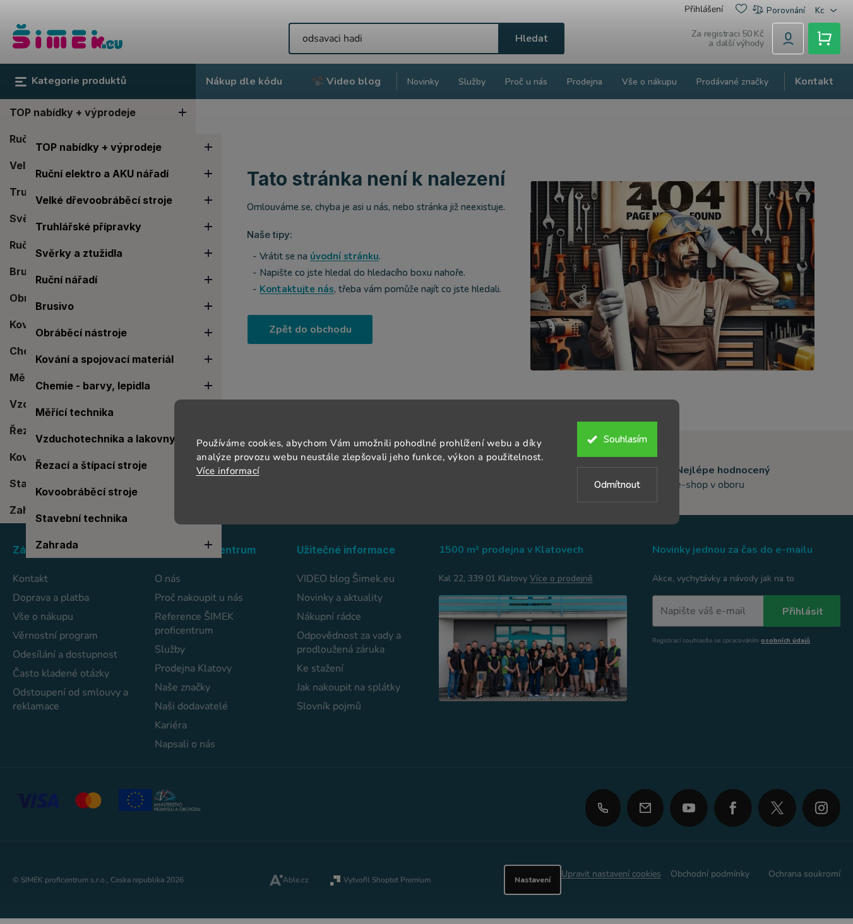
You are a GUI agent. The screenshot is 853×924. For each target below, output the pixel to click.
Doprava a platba (51, 598)
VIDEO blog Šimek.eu (346, 579)
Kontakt (30, 579)
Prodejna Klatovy (193, 668)
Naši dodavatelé (191, 706)
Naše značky (182, 687)
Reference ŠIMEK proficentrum (194, 623)
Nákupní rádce (329, 617)
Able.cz (296, 880)
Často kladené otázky (61, 673)
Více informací (227, 471)
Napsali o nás (185, 744)
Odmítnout (617, 484)
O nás (168, 579)
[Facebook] (733, 803)
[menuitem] (244, 81)
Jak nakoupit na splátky (348, 687)
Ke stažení (320, 668)
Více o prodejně (561, 578)
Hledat (531, 38)
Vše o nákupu (43, 617)
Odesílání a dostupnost (65, 654)
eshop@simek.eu (645, 808)
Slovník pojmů (329, 706)
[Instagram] (821, 803)
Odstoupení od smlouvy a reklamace (70, 699)
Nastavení (533, 880)
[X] (777, 808)
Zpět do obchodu (310, 329)
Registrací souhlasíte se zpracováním (731, 640)
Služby (170, 649)
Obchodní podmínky (710, 874)
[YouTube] (688, 803)
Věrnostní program (55, 636)
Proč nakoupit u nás (199, 598)
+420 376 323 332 (603, 808)
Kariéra (171, 725)
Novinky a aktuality (340, 598)
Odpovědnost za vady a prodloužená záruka (349, 642)
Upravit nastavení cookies (611, 874)
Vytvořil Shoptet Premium (387, 880)
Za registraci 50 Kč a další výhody (727, 38)
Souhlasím (625, 439)
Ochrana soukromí (804, 874)
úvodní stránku (344, 256)
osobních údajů (785, 640)
